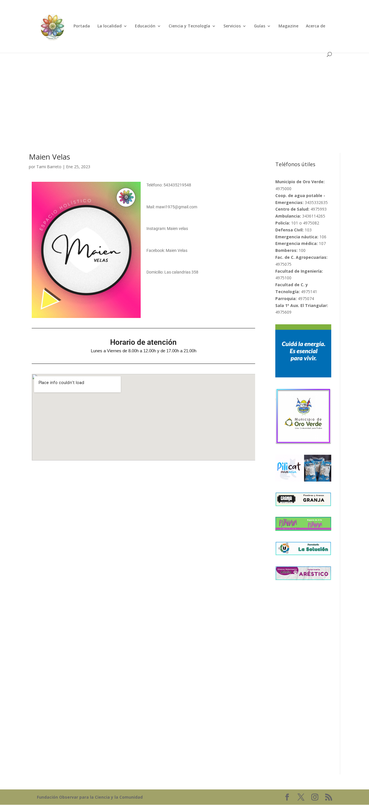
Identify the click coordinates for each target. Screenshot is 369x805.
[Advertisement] (184, 95)
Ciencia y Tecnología (189, 26)
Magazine (288, 26)
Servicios (232, 26)
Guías (259, 26)
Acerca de (315, 26)
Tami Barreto (48, 166)
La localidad (109, 26)
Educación (145, 26)
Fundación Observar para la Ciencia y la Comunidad (90, 797)
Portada (82, 26)
